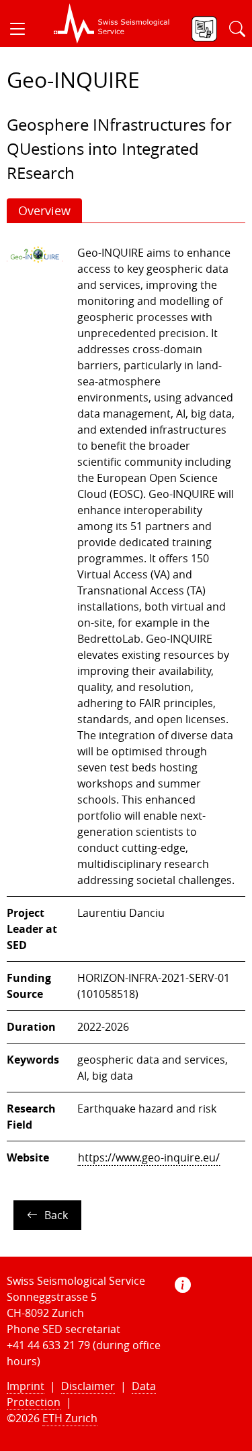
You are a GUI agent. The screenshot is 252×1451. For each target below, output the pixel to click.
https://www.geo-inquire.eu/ (149, 1157)
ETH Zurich (69, 1418)
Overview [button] (44, 210)
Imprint (25, 1386)
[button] (23, 29)
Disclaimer (88, 1386)
